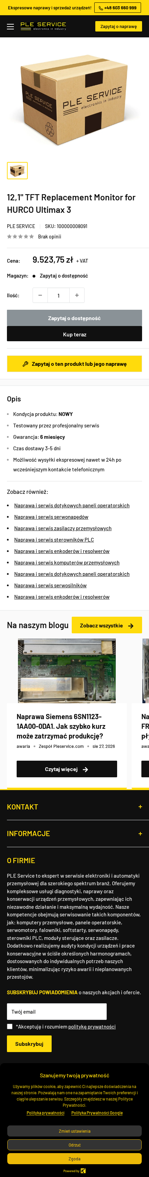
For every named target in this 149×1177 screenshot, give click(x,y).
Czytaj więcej (62, 769)
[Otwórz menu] (10, 26)
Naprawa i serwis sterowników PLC (54, 539)
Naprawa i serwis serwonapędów (51, 517)
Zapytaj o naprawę (118, 26)
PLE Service (21, 226)
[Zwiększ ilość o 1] (77, 295)
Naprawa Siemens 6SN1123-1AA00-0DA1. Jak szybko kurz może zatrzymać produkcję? (61, 726)
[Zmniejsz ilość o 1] (40, 295)
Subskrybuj (29, 1043)
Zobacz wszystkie (102, 625)
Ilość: (13, 295)
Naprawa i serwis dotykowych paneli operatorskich (72, 505)
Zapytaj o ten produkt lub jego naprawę (79, 363)
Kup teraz (74, 334)
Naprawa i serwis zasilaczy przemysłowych (63, 528)
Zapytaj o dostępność (74, 318)
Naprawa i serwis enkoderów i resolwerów (61, 551)
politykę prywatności (92, 1026)
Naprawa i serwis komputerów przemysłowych (67, 562)
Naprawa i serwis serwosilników (50, 585)
